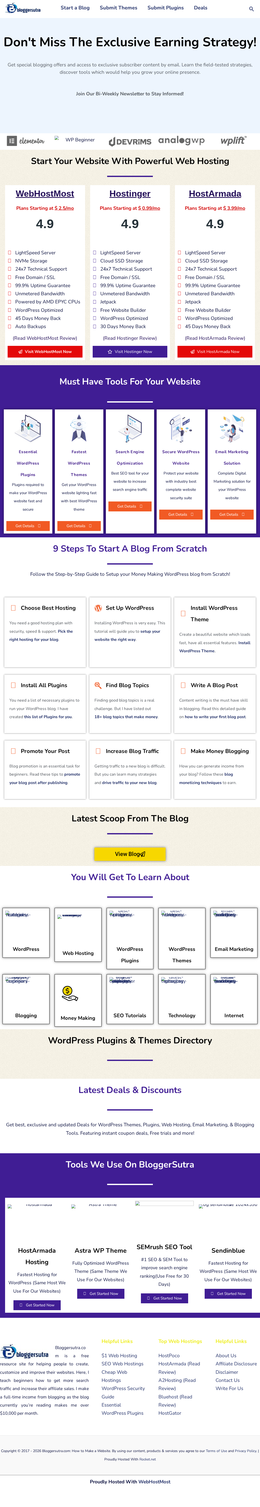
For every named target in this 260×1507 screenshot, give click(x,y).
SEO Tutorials (129, 1015)
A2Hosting (170, 1380)
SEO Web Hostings (122, 1364)
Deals (200, 7)
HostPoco (169, 1355)
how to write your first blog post (215, 717)
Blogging (26, 1015)
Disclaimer (227, 1372)
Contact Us (228, 1380)
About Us (226, 1355)
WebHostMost (154, 1482)
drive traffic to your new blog (129, 783)
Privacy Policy (245, 1451)
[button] (252, 9)
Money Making (78, 1018)
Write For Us (229, 1388)
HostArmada (172, 1364)
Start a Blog (75, 7)
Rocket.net (147, 1459)
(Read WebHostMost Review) (45, 338)
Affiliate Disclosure (236, 1364)
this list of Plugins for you (48, 717)
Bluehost (168, 1397)
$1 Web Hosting (119, 1355)
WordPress (26, 949)
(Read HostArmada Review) (215, 338)
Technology (182, 1015)
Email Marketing (234, 949)
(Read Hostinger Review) (130, 338)
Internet (234, 1015)
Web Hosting (78, 953)
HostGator (169, 1413)
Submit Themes (118, 7)
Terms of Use (216, 1451)
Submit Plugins (166, 7)
